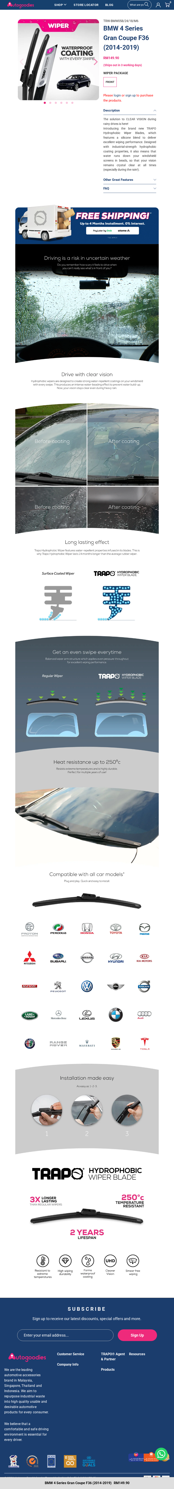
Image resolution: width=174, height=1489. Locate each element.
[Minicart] (167, 5)
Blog (109, 5)
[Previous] (21, 62)
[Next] (93, 62)
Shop (58, 5)
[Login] (158, 5)
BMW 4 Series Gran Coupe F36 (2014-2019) (126, 38)
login (117, 95)
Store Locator (86, 5)
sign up (130, 95)
